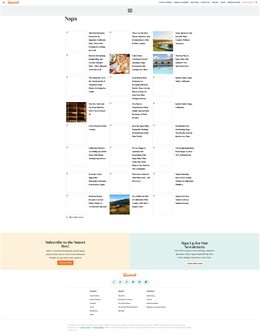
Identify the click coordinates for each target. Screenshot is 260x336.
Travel (215, 2)
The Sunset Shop (124, 303)
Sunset (93, 291)
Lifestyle (205, 2)
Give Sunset (248, 2)
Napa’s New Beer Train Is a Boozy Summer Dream (182, 199)
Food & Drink (165, 2)
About (121, 291)
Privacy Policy (99, 327)
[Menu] (4, 2)
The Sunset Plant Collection (128, 307)
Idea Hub (195, 2)
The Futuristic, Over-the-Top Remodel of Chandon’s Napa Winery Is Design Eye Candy (97, 84)
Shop (223, 2)
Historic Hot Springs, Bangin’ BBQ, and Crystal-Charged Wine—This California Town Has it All (98, 62)
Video (92, 314)
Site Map (121, 311)
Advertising (151, 296)
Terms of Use (85, 327)
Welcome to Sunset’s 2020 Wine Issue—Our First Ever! (141, 177)
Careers (149, 299)
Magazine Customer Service (156, 307)
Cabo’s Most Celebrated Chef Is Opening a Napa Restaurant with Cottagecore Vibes (140, 62)
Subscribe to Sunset (125, 299)
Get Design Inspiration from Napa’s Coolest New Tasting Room (185, 151)
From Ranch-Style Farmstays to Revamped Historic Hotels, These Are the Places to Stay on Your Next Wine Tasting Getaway (141, 88)
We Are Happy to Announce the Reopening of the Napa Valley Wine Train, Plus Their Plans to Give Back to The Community (141, 158)
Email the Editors (152, 303)
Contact (151, 291)
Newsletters (234, 2)
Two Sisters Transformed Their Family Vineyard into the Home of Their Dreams (140, 111)
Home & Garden (181, 2)
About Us (121, 296)
